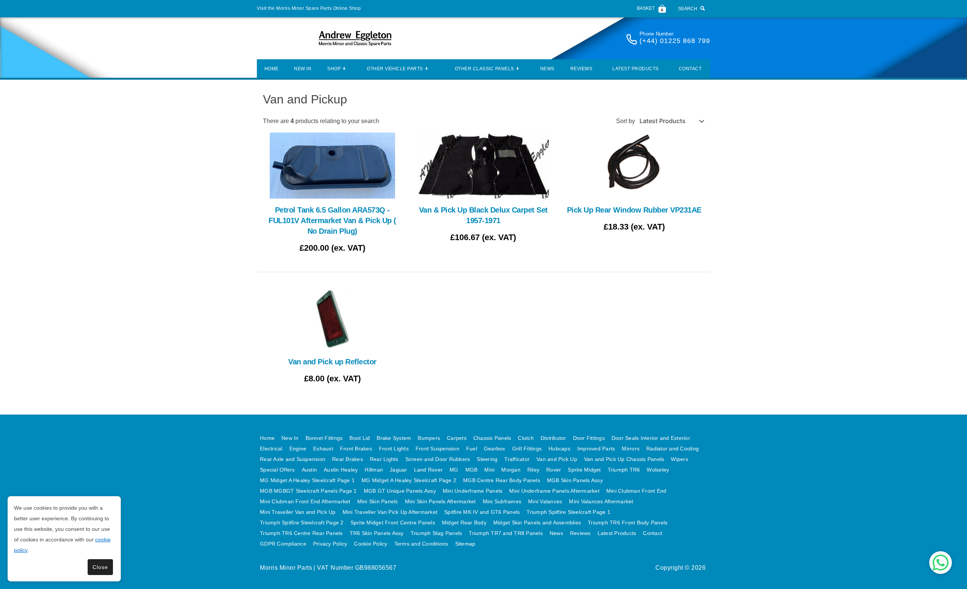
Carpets (457, 438)
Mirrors (631, 449)
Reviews (581, 68)
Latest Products (635, 68)
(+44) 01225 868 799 (675, 41)
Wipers (679, 459)
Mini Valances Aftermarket (601, 501)
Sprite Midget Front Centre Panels (393, 523)
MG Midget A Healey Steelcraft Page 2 (408, 480)
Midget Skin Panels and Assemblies (537, 523)
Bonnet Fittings (324, 438)
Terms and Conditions (421, 544)
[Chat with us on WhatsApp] (940, 562)
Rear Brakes (347, 459)
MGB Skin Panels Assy (575, 480)
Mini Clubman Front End (636, 491)
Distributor (553, 438)
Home (271, 68)
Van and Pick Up (556, 459)
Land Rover (428, 470)
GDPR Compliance (283, 544)
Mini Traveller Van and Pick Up (298, 512)
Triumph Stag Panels (436, 533)
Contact (690, 68)
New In (302, 68)
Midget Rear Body (464, 523)
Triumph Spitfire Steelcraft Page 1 (568, 512)
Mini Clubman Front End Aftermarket (305, 501)
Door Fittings (589, 438)
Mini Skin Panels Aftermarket (440, 501)
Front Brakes (356, 449)
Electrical (271, 449)
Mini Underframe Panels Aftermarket (554, 491)
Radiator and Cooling (672, 449)
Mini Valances (545, 501)
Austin (309, 470)
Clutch (526, 438)
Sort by (625, 121)
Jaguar (398, 470)
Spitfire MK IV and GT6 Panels (482, 512)
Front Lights (394, 449)
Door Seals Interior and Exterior (651, 438)
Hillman (374, 470)
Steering (487, 459)
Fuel (471, 449)
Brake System (394, 438)
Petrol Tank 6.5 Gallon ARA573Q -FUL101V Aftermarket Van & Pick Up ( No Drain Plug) (332, 220)
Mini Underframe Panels (473, 491)
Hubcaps (559, 449)
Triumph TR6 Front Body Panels (627, 523)
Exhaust (323, 449)
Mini (489, 470)
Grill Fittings (527, 449)
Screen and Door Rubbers (437, 459)
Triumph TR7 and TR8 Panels (506, 533)
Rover (553, 470)
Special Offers (277, 470)
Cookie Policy (370, 544)
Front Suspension (437, 449)
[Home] (355, 38)
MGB (471, 470)
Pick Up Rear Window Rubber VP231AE (634, 210)
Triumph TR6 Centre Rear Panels (301, 533)
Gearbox (494, 449)
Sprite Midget (584, 470)
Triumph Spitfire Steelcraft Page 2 (302, 523)
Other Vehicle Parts (395, 68)
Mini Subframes (502, 501)
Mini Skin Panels (377, 501)
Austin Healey (341, 470)
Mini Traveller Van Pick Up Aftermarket (390, 512)
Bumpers (429, 438)
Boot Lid (359, 438)
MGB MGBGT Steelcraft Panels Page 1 (308, 491)
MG (454, 470)
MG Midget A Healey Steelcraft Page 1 (307, 480)
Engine (298, 449)
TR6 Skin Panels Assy (377, 533)
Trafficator (517, 459)
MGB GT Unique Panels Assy (400, 491)
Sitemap (465, 544)
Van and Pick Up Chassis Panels (624, 459)
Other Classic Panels (484, 68)
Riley (533, 470)
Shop (334, 68)
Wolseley (658, 470)
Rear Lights (384, 459)
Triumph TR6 (624, 470)
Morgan (511, 470)
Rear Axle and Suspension (292, 459)
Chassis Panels (492, 438)
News (547, 68)
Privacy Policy (330, 544)
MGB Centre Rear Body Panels (501, 480)
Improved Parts (596, 449)
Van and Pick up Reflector (332, 362)
